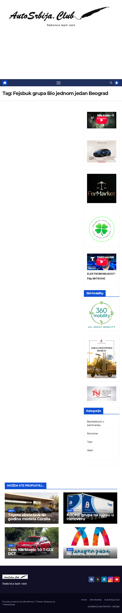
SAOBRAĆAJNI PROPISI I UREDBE (104, 606)
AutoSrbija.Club (112, 599)
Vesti (90, 450)
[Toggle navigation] (58, 82)
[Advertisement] (61, 55)
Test (89, 441)
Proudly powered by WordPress (18, 601)
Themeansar (8, 604)
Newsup (48, 601)
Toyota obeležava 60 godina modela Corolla (29, 517)
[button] (111, 82)
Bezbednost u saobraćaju (95, 423)
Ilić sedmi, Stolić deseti (87, 553)
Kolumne (92, 433)
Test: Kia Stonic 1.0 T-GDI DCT (30, 551)
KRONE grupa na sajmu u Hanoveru (90, 517)
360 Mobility (96, 599)
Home (84, 599)
